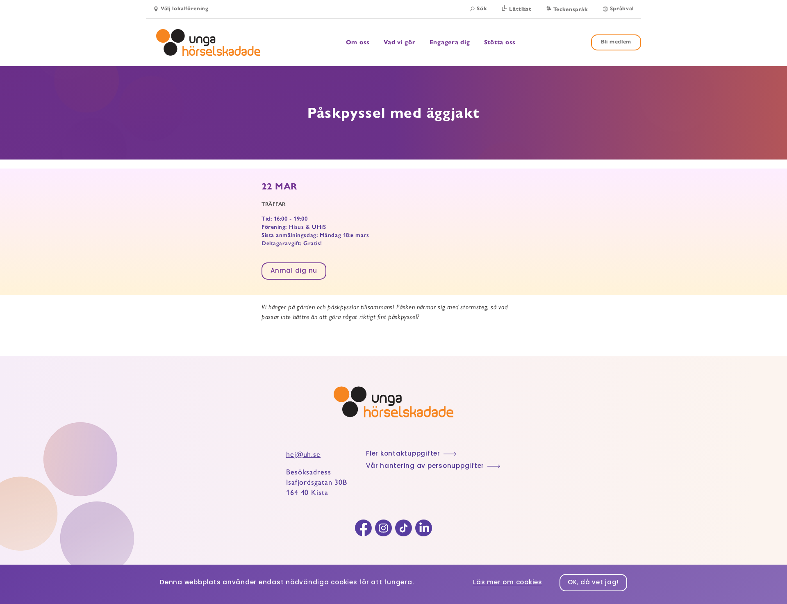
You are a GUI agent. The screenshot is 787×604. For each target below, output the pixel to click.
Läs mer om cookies (507, 583)
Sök (482, 8)
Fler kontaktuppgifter (403, 454)
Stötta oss (500, 42)
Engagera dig (450, 42)
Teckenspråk (570, 9)
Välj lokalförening (185, 8)
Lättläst (520, 9)
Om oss (358, 42)
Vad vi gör (400, 42)
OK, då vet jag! (593, 583)
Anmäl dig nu (294, 271)
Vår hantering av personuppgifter (425, 466)
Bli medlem (616, 42)
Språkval (622, 8)
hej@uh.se (303, 454)
